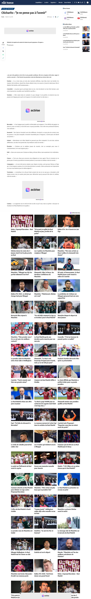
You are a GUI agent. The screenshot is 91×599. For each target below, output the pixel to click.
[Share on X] (56, 17)
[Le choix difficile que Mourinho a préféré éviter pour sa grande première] (86, 29)
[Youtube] (83, 18)
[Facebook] (75, 2)
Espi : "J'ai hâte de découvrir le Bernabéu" (71, 47)
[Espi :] (86, 49)
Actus (3, 8)
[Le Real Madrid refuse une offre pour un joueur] (86, 35)
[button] (73, 2)
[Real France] (10, 2)
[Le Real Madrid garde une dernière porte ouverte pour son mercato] (86, 42)
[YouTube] (78, 2)
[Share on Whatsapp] (3, 54)
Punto (2, 16)
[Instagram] (80, 2)
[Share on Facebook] (53, 17)
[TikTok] (82, 2)
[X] (76, 2)
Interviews (10, 8)
